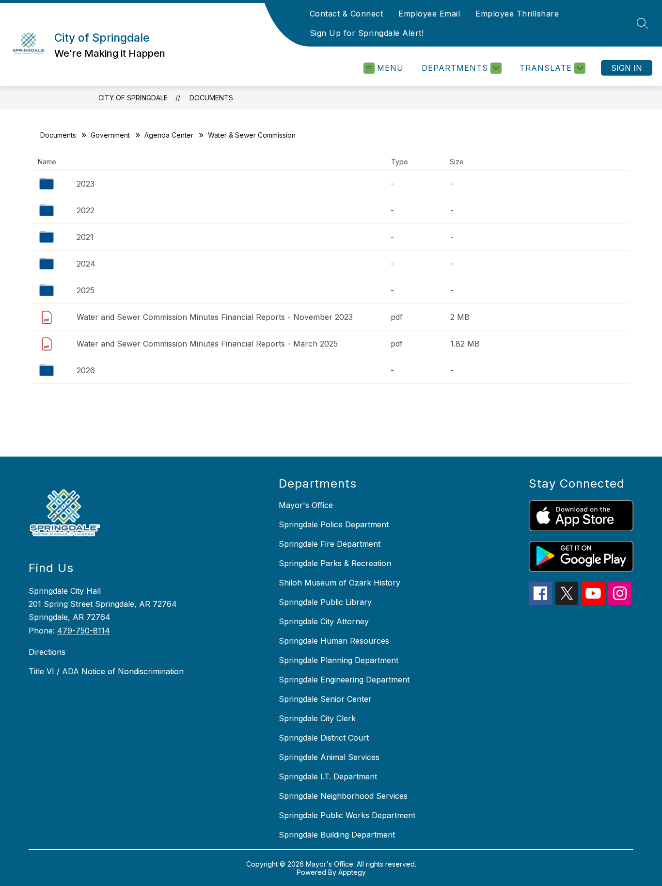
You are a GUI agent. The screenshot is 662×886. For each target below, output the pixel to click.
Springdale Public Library (325, 602)
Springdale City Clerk (317, 718)
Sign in (626, 68)
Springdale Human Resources (334, 641)
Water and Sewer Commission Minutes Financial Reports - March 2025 (207, 343)
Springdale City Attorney (324, 621)
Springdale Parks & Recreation (335, 563)
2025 (86, 290)
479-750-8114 (83, 630)
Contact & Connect (346, 13)
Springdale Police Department (334, 524)
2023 (86, 184)
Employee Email (429, 13)
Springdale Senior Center (325, 699)
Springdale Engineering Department (344, 679)
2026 (86, 370)
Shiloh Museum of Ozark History (339, 582)
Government (110, 135)
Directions (47, 652)
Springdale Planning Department (338, 660)
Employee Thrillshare (517, 13)
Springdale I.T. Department (328, 776)
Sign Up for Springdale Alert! (367, 33)
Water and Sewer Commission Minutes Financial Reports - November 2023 (215, 317)
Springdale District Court (324, 738)
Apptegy (352, 872)
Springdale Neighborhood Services (343, 796)
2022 (86, 210)
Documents (211, 98)
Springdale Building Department (337, 834)
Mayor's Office (306, 505)
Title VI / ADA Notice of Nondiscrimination (106, 671)
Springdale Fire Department (329, 544)
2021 (85, 237)
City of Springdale (133, 98)
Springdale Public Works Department (347, 815)
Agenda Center (168, 135)
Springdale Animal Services (329, 757)
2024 (86, 264)
